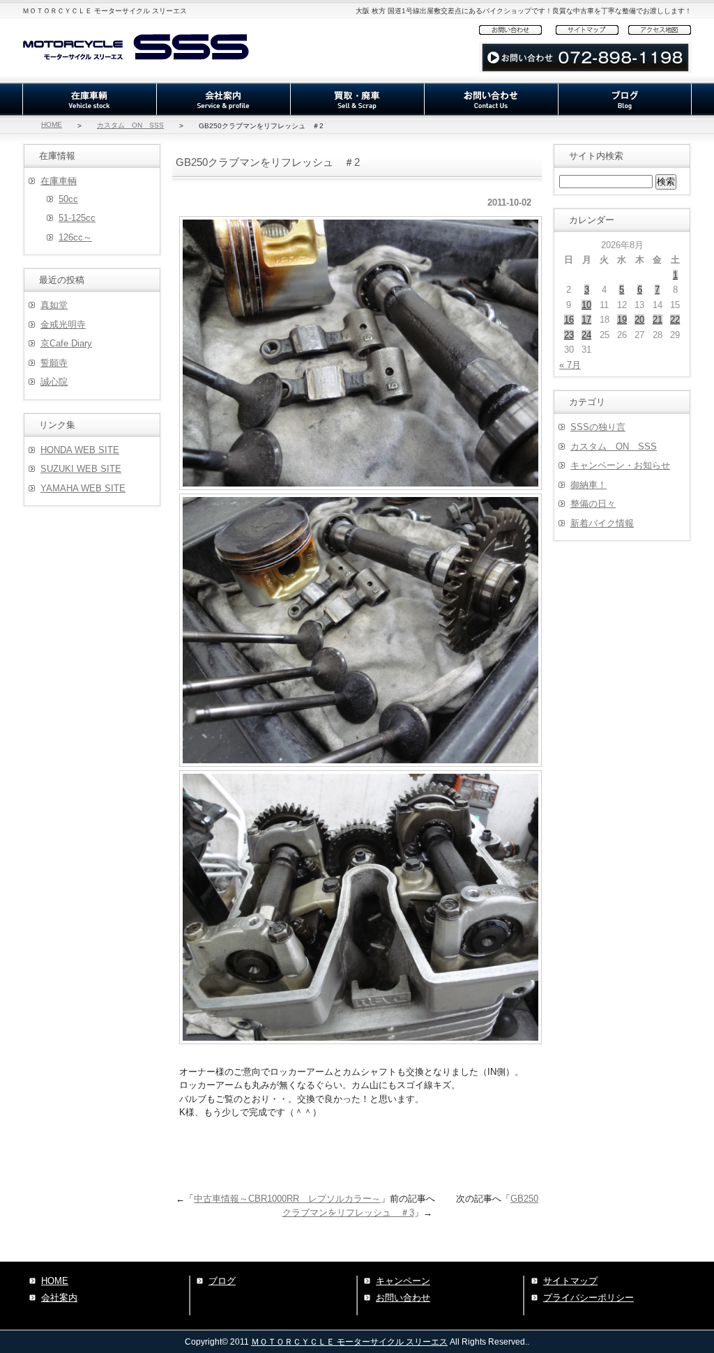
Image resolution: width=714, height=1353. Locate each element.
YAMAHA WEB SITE (83, 488)
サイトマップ (592, 29)
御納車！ (588, 485)
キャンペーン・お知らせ (620, 465)
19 (622, 319)
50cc (68, 199)
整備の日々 (593, 503)
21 (657, 319)
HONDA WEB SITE (79, 450)
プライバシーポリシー (588, 1297)
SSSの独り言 (597, 427)
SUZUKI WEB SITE (80, 469)
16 (569, 319)
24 (586, 335)
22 (675, 319)
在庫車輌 (89, 99)
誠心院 (54, 381)
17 (586, 319)
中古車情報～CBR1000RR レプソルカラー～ (287, 1198)
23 (569, 335)
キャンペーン (403, 1281)
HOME (51, 124)
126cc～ (75, 237)
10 (586, 305)
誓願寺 (54, 363)
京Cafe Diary (66, 343)
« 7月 (570, 365)
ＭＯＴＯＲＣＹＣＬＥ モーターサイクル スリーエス (349, 1342)
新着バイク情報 (602, 523)
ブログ (625, 99)
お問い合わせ (517, 29)
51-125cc (77, 218)
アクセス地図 (660, 29)
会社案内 (223, 99)
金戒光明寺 (63, 324)
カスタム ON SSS (130, 125)
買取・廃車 (357, 99)
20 (639, 319)
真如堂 (54, 305)
